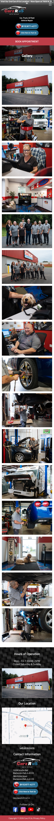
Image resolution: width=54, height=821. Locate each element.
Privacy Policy (39, 818)
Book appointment (27, 41)
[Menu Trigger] (50, 4)
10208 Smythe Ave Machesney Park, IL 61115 (23, 771)
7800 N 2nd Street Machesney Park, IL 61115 (23, 777)
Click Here (17, 797)
